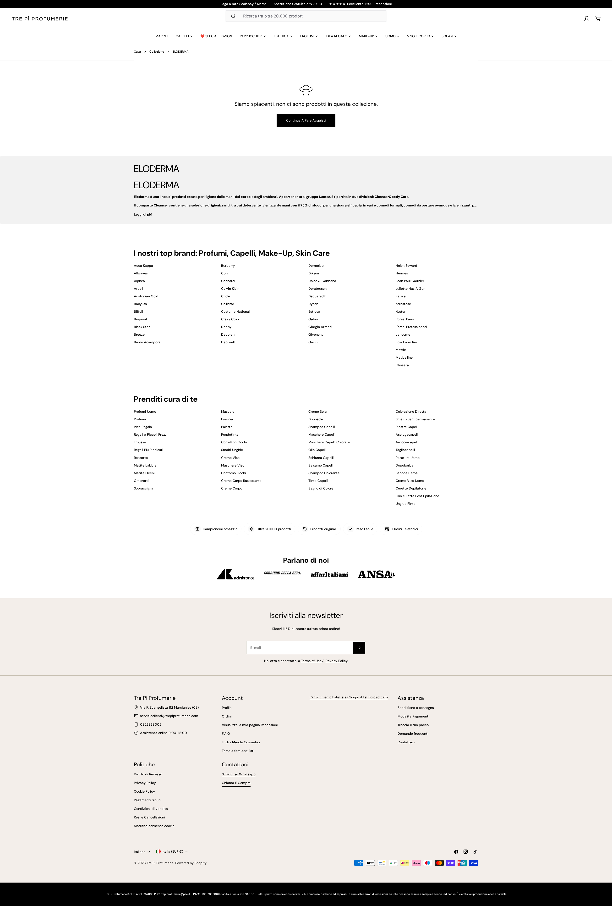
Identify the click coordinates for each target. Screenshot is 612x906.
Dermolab (316, 265)
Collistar (227, 304)
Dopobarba (404, 465)
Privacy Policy (145, 783)
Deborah (228, 334)
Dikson (313, 273)
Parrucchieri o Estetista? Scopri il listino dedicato (349, 697)
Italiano (139, 852)
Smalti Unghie (232, 450)
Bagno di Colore (320, 488)
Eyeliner (227, 419)
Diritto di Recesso (148, 774)
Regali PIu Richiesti (148, 450)
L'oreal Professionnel (411, 327)
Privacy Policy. (337, 661)
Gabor (313, 319)
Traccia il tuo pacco (413, 725)
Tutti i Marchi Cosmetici (241, 742)
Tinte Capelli (318, 480)
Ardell (138, 288)
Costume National (235, 311)
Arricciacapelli (407, 442)
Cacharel (228, 281)
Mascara (228, 411)
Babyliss (140, 304)
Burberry (228, 265)
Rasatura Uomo (408, 458)
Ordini (227, 716)
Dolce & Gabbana (322, 281)
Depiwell (228, 342)
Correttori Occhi (234, 442)
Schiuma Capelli (321, 458)
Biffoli (138, 311)
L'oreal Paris (405, 319)
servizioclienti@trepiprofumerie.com (169, 716)
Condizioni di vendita (151, 808)
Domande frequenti (413, 733)
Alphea (139, 281)
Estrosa (314, 311)
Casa (137, 52)
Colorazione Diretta (411, 411)
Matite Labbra (145, 465)
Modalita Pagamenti (413, 716)
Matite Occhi (144, 473)
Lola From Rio (406, 342)
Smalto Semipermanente (415, 419)
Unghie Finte (405, 503)
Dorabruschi (318, 288)
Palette (226, 427)
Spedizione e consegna (416, 708)
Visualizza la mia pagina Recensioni (250, 725)
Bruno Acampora (147, 342)
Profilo (226, 708)
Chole (225, 296)
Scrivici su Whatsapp (239, 774)
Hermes (402, 273)
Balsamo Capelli (320, 465)
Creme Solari (318, 411)
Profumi (140, 419)
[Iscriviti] (359, 648)
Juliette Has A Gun (410, 288)
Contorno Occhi (233, 473)
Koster (400, 311)
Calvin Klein (230, 288)
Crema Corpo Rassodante (241, 480)
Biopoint (140, 319)
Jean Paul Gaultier (410, 281)
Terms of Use (311, 661)
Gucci (313, 342)
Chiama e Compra (236, 783)
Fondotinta (230, 434)
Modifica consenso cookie (154, 826)
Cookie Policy (144, 791)
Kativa (401, 296)
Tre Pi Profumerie (160, 863)
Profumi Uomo (145, 411)
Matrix (401, 350)
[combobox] (306, 16)
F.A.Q (226, 733)
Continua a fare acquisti (306, 120)
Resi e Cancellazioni (149, 817)
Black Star (142, 327)
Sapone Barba (407, 473)
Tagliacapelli (405, 450)
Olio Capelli (317, 450)
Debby (226, 327)
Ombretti (141, 480)
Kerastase (403, 304)
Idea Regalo (143, 427)
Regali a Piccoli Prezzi (151, 434)
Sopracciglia (143, 488)
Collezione (156, 52)
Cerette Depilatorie (411, 488)
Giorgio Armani (320, 327)
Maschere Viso (232, 465)
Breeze (139, 334)
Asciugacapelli (407, 434)
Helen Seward (406, 265)
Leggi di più (143, 214)
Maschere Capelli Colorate (329, 442)
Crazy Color (230, 319)
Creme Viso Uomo (410, 480)
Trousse (140, 442)
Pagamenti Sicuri (147, 800)
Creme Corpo (231, 488)
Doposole (315, 419)
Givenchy (315, 334)
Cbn (224, 273)
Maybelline (404, 357)
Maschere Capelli (321, 434)
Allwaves (141, 273)
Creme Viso (230, 458)
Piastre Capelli (407, 427)
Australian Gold (146, 296)
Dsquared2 (317, 296)
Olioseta (402, 365)
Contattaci (406, 742)
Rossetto (141, 458)
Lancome (403, 334)
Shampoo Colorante (323, 473)
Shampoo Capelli (321, 427)
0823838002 (150, 724)
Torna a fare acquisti (238, 751)
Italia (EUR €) (173, 851)
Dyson (313, 304)
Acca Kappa (143, 265)
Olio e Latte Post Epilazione (417, 496)
